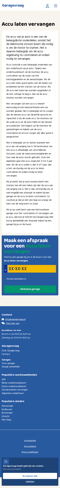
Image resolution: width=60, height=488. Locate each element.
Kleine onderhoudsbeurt (14, 383)
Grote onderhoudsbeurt (14, 386)
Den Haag (6, 420)
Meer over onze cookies (12, 469)
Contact (6, 354)
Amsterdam (7, 406)
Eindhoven (7, 409)
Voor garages (8, 363)
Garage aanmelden (11, 367)
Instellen (30, 481)
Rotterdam (7, 413)
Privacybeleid (30, 446)
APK (4, 379)
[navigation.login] (48, 5)
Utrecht (6, 416)
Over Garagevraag (11, 351)
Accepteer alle (30, 476)
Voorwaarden (30, 440)
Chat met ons (13, 323)
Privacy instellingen (30, 452)
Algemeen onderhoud (12, 393)
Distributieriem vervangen (15, 390)
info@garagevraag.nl (15, 319)
